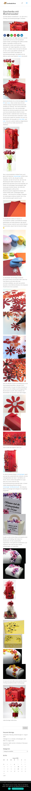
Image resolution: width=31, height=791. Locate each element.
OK (9, 788)
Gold (4, 121)
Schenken (22, 18)
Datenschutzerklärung (17, 788)
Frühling (5, 18)
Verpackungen (17, 176)
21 (18, 769)
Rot (20, 119)
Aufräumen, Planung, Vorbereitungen (12, 734)
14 (18, 766)
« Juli (4, 775)
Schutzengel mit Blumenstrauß (11, 487)
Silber (23, 119)
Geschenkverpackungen (14, 18)
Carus (8, 103)
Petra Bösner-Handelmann (12, 16)
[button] (4, 35)
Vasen (19, 56)
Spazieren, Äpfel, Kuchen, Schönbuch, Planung (14, 743)
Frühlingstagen (20, 474)
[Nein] (29, 787)
